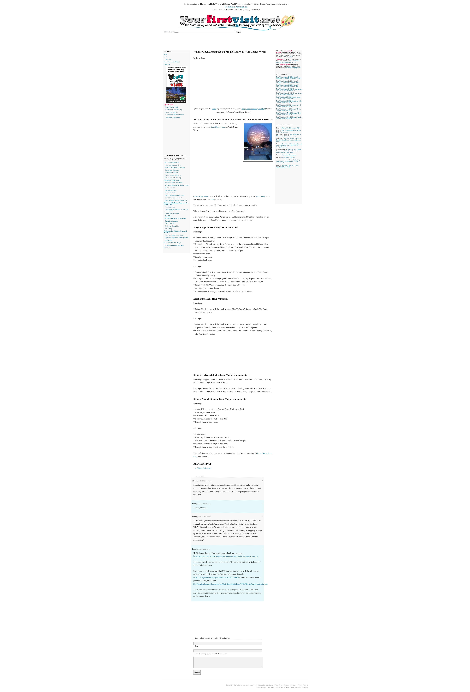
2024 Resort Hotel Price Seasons (174, 114)
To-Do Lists (168, 240)
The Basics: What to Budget (172, 242)
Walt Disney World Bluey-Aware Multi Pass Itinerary (288, 135)
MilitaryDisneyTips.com (293, 67)
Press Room (278, 685)
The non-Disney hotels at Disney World (176, 200)
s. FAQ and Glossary (203, 468)
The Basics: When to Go (171, 162)
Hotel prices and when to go (173, 175)
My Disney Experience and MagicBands (176, 237)
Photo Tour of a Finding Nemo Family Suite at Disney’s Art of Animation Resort (288, 140)
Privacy (252, 685)
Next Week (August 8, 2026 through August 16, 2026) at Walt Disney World (289, 89)
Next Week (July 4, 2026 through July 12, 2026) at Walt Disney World (288, 109)
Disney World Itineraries (289, 155)
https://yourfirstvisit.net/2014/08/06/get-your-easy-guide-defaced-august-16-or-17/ (225, 556)
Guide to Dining (169, 223)
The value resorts (170, 187)
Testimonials (167, 248)
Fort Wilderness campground (173, 198)
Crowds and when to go (172, 170)
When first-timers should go (173, 165)
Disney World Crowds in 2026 (291, 128)
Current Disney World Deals (172, 62)
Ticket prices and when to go (173, 177)
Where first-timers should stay (173, 182)
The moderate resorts (171, 190)
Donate (271, 685)
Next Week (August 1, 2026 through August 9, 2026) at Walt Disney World (289, 93)
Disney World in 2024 (171, 107)
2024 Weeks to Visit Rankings (173, 109)
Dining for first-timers (171, 221)
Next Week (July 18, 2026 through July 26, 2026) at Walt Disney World (288, 101)
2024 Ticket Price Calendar (173, 117)
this (212, 199)
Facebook (287, 685)
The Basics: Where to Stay (172, 180)
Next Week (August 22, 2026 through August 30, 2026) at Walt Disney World (287, 81)
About (165, 56)
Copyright (245, 685)
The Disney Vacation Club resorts (174, 195)
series (214, 108)
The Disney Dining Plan (172, 226)
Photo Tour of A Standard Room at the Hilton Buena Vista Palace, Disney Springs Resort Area (289, 145)
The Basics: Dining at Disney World (175, 218)
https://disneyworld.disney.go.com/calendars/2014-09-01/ (216, 577)
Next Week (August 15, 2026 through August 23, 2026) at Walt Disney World (287, 85)
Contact (265, 685)
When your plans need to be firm (174, 235)
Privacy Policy (168, 59)
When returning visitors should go (175, 167)
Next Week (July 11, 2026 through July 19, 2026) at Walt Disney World (288, 105)
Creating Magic (288, 56)
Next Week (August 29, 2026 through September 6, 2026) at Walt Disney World (288, 77)
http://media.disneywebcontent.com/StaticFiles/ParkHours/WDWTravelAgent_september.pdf (230, 584)
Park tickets (168, 216)
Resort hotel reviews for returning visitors (177, 185)
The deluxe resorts (170, 193)
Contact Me (167, 64)
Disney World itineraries (172, 213)
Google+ (293, 685)
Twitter (300, 685)
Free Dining (168, 228)
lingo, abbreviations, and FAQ (254, 108)
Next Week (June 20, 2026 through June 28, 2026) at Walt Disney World (289, 117)
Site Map (233, 685)
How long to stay (170, 207)
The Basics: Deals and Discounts (174, 245)
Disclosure (259, 685)
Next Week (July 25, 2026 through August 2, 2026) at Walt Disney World (288, 97)
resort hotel (260, 196)
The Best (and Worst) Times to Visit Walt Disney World (287, 166)
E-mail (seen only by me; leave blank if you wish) (211, 654)
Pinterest (305, 685)
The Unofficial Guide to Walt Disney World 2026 (287, 61)
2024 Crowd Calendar (171, 112)
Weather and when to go (172, 172)
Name (196, 646)
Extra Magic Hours (218, 127)
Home (165, 54)
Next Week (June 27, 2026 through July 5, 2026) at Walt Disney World (288, 113)
